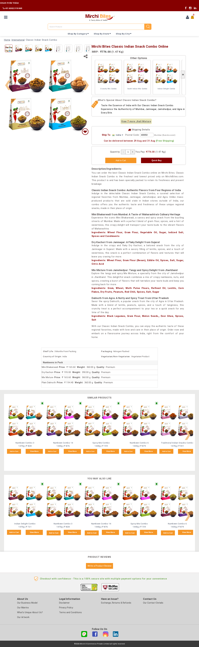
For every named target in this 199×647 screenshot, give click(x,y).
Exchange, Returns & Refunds (116, 603)
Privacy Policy (66, 607)
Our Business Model (27, 603)
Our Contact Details (153, 603)
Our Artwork (23, 617)
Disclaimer (64, 603)
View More (34, 451)
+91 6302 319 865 (13, 8)
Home (7, 40)
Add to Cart (14, 451)
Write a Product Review (99, 566)
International (18, 40)
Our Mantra (23, 607)
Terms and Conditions (70, 612)
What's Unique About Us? (30, 612)
